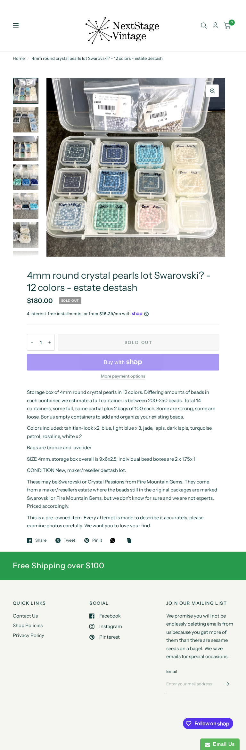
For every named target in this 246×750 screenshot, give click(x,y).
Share (40, 540)
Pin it (97, 540)
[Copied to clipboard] (131, 541)
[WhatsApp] (114, 540)
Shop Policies (28, 625)
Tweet (69, 540)
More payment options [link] (123, 376)
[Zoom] (212, 90)
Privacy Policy (28, 635)
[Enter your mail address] (226, 683)
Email (171, 671)
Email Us (222, 744)
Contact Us (25, 616)
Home (19, 58)
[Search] (204, 25)
